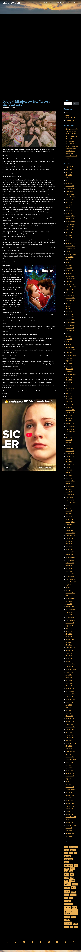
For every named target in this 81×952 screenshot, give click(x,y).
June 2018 (69, 377)
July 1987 (69, 779)
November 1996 (70, 727)
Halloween (72, 880)
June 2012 (69, 492)
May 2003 (69, 634)
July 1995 (69, 740)
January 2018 (70, 388)
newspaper (67, 901)
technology (67, 919)
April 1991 (69, 748)
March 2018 (69, 385)
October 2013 (70, 467)
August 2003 (69, 626)
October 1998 (70, 666)
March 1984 (69, 800)
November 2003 (70, 620)
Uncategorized (70, 120)
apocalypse (73, 850)
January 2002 (70, 639)
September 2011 (71, 503)
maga (67, 891)
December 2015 (70, 426)
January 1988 (70, 776)
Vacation (75, 923)
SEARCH (75, 103)
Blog (67, 112)
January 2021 (70, 320)
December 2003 (70, 617)
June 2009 (69, 541)
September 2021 (71, 300)
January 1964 (70, 822)
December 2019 (70, 350)
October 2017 (70, 391)
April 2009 (69, 546)
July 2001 (69, 642)
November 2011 (70, 497)
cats (76, 853)
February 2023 (70, 273)
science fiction (68, 912)
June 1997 (69, 708)
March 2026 (69, 180)
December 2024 (70, 221)
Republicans (67, 907)
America (67, 850)
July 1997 (69, 705)
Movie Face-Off (70, 117)
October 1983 (70, 806)
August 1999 (69, 653)
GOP (72, 877)
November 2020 (70, 325)
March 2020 (69, 341)
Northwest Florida (69, 904)
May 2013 (69, 475)
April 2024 (69, 238)
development (69, 865)
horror (67, 884)
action (66, 847)
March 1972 (69, 819)
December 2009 (70, 533)
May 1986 (69, 792)
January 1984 (70, 803)
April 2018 (69, 382)
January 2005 (70, 606)
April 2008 (69, 571)
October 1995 (70, 738)
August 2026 (69, 167)
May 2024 (69, 235)
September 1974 (71, 817)
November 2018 (70, 371)
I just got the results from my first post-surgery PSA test (72, 131)
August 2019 (69, 358)
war (71, 926)
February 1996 (70, 735)
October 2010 (70, 527)
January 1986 (70, 795)
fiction (71, 871)
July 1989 (69, 754)
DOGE (76, 865)
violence (66, 927)
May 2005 (69, 601)
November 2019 (70, 352)
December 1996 (70, 724)
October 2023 (70, 251)
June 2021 (69, 306)
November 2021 (70, 298)
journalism (67, 888)
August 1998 (69, 672)
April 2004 (69, 615)
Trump (68, 923)
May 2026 (69, 175)
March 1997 (69, 716)
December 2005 (70, 598)
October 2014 (70, 456)
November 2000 (70, 647)
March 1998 (69, 686)
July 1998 (69, 675)
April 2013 (69, 478)
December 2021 (70, 295)
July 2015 (69, 437)
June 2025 (69, 205)
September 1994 (71, 743)
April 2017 (69, 401)
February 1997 (70, 718)
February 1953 (70, 833)
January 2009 (70, 554)
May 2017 (69, 399)
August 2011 (69, 505)
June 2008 (69, 565)
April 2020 (69, 339)
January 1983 (70, 809)
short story (73, 916)
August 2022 (69, 289)
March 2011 (69, 519)
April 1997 (69, 713)
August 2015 (69, 434)
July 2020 (69, 336)
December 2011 (70, 494)
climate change (68, 859)
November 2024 (70, 224)
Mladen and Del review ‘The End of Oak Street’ (71, 156)
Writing (75, 926)
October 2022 (70, 284)
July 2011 (69, 508)
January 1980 (70, 814)
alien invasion (73, 847)
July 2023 (69, 259)
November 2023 (70, 249)
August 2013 (69, 470)
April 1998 (69, 683)
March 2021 (69, 314)
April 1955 (69, 830)
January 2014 (70, 464)
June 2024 (69, 232)
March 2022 (69, 292)
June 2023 (69, 262)
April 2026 (69, 177)
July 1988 (69, 765)
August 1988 (69, 762)
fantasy (66, 871)
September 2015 (71, 432)
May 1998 (69, 680)
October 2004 (70, 612)
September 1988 (71, 759)
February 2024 (70, 243)
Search (66, 101)
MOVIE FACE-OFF (60, 2)
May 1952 (69, 836)
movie (67, 895)
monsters (73, 891)
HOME (45, 2)
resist (74, 907)
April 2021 (69, 311)
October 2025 (70, 194)
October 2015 (70, 429)
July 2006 (69, 595)
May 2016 (69, 421)
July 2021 (69, 303)
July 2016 (69, 415)
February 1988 (70, 773)
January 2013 (70, 483)
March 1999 (69, 658)
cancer (71, 853)
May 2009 (69, 544)
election (72, 868)
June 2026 (69, 172)
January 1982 (70, 811)
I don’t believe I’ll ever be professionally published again (72, 149)
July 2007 (69, 585)
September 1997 (71, 699)
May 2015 (69, 442)
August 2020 (69, 333)
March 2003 (69, 636)
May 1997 (69, 710)
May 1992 (69, 746)
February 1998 (70, 688)
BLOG (51, 2)
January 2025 (70, 218)
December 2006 (70, 593)
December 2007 (70, 576)
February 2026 (70, 183)
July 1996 (69, 732)
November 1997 (70, 694)
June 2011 (69, 511)
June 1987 (69, 781)
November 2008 (70, 560)
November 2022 (70, 281)
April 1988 (69, 768)
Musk (71, 898)
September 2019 (71, 355)
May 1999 (69, 656)
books (66, 853)
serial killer (67, 916)
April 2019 (69, 366)
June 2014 (69, 459)
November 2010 (70, 524)
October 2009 (70, 538)
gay (72, 874)
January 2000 (70, 650)
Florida (67, 874)
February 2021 (70, 317)
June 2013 (69, 472)
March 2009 (69, 549)
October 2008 (70, 563)
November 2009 (70, 535)
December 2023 (70, 246)
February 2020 (70, 344)
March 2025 (69, 213)
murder (66, 898)
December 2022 (70, 279)
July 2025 (69, 202)
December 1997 (70, 691)
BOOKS (69, 2)
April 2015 (69, 445)
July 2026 (69, 169)
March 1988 (69, 770)
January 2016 (70, 423)
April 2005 (69, 604)
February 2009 (70, 552)
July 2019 (69, 361)
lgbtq (73, 888)
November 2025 (70, 191)
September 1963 (71, 825)
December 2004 (70, 609)
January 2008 (70, 574)
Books (67, 115)
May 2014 (69, 462)
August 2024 (69, 229)
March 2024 (69, 240)
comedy (66, 862)
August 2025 (69, 199)
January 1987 (70, 787)
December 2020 (70, 322)
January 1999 (70, 661)
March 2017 (69, 404)
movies (73, 895)
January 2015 (70, 451)
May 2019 (69, 363)
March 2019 (69, 369)
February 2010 (70, 530)
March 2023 (69, 270)
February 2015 (70, 448)
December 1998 (70, 664)
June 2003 (69, 631)
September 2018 (71, 374)
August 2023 (69, 257)
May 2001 (69, 645)
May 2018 (69, 380)
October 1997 (70, 697)
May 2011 (69, 514)
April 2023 (69, 268)
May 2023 (69, 265)
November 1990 (70, 751)
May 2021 (69, 309)
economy (66, 868)
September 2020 (71, 330)
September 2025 (71, 197)
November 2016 (70, 410)
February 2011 (70, 522)
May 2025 (69, 207)
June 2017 (69, 396)
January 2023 (70, 276)
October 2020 (70, 328)
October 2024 (70, 227)
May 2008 (69, 568)
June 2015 (69, 440)
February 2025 (70, 216)
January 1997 (70, 721)
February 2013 (70, 481)
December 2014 (70, 453)
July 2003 (69, 628)
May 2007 (69, 590)
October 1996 (70, 729)
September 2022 (71, 287)
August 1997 (69, 702)
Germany (67, 877)
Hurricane (74, 884)
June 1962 (69, 828)
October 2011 (70, 500)
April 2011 (69, 516)
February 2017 (70, 407)
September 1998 (71, 669)
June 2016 (69, 418)
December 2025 (70, 188)
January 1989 (70, 757)
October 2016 (70, 412)
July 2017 (69, 393)
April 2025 (69, 210)
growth (66, 880)
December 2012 (70, 486)
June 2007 (69, 587)
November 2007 (70, 579)
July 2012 (69, 489)
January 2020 (70, 347)
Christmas (67, 856)
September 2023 (71, 254)
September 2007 (71, 582)
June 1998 (69, 677)
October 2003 (70, 623)
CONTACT (76, 2)
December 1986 (70, 789)
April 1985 (69, 798)
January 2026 (70, 186)
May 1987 (69, 784)
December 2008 (70, 557)
